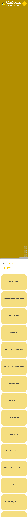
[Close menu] (24, 3)
